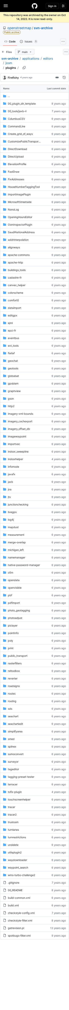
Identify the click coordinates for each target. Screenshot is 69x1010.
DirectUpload (16, 156)
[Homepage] (35, 6)
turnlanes (13, 829)
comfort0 (13, 300)
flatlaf (11, 353)
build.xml (13, 905)
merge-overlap (17, 542)
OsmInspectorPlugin (20, 224)
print (10, 648)
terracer (12, 784)
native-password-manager (24, 565)
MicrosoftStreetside (19, 201)
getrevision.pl (16, 928)
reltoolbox (14, 670)
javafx (11, 474)
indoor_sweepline (18, 451)
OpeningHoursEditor (20, 217)
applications (30, 58)
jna (9, 489)
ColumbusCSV (16, 118)
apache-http (15, 262)
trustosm (13, 822)
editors (48, 58)
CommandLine (16, 126)
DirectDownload (17, 149)
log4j (11, 519)
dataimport (14, 307)
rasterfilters (15, 663)
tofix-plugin (15, 791)
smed (11, 738)
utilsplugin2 (15, 852)
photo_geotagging (19, 610)
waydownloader (17, 859)
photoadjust (15, 617)
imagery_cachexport (20, 421)
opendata (14, 580)
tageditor (13, 769)
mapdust (13, 527)
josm (9, 63)
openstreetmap (19, 28)
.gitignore (13, 882)
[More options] (66, 52)
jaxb (10, 481)
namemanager (16, 557)
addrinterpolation (18, 239)
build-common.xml (19, 897)
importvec (14, 444)
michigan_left (16, 549)
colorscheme (15, 292)
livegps (12, 512)
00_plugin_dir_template (22, 103)
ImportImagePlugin (19, 194)
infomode (13, 466)
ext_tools (13, 345)
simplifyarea (15, 731)
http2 (11, 406)
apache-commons (19, 254)
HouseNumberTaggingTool (24, 186)
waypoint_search (18, 867)
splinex (12, 746)
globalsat (13, 375)
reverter (12, 678)
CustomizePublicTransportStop (26, 141)
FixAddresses (16, 179)
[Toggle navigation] (5, 5)
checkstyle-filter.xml (20, 920)
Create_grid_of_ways (20, 133)
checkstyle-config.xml (21, 912)
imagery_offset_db (19, 428)
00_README (15, 890)
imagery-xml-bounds (20, 413)
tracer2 (12, 814)
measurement (16, 534)
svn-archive (43, 28)
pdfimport (14, 602)
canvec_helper (16, 285)
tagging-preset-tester (21, 776)
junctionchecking (18, 504)
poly (10, 640)
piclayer (12, 625)
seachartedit (15, 723)
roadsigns (14, 686)
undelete (13, 844)
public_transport (17, 655)
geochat (13, 360)
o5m (10, 572)
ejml (10, 322)
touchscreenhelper (19, 799)
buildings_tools (17, 270)
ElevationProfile (17, 164)
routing (12, 701)
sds (10, 708)
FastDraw (13, 171)
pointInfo (13, 633)
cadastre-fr (15, 277)
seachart (13, 716)
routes (11, 693)
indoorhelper (15, 459)
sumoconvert (16, 754)
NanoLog (13, 209)
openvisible (15, 587)
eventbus (13, 338)
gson (11, 398)
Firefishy (13, 77)
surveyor (13, 761)
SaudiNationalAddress (21, 232)
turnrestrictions (17, 837)
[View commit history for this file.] (64, 77)
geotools (13, 368)
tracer (11, 807)
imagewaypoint (17, 436)
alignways (14, 247)
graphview (14, 391)
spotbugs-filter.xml (19, 935)
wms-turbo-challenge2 (21, 875)
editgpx (12, 315)
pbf (10, 595)
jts (9, 496)
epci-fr (12, 330)
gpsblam (13, 383)
